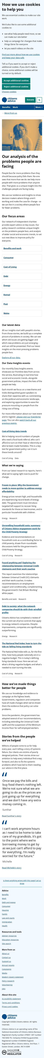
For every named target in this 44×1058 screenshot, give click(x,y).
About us (5, 953)
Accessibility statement (11, 999)
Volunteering (7, 985)
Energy (7, 285)
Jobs (3, 989)
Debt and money (9, 902)
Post (6, 304)
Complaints (6, 969)
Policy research (8, 981)
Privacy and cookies (10, 1006)
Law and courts (8, 918)
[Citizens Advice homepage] (9, 1016)
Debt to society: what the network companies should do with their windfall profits (22, 609)
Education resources (10, 940)
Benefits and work (12, 248)
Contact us (6, 957)
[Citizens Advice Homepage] (9, 100)
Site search (6, 943)
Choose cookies (9, 91)
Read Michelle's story (11, 867)
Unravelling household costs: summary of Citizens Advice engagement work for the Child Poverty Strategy (21, 528)
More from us (10, 113)
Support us (6, 961)
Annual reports (8, 965)
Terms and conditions (11, 1003)
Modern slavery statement (12, 977)
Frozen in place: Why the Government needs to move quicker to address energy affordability (22, 488)
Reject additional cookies (16, 86)
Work (15, 107)
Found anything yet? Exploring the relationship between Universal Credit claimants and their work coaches (20, 565)
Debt (6, 276)
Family (4, 914)
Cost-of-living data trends (14, 431)
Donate (30, 99)
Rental (7, 294)
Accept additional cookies (16, 80)
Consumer (9, 257)
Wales (6, 313)
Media (4, 973)
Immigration (7, 922)
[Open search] (39, 100)
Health (4, 926)
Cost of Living (10, 267)
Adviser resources (9, 936)
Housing (5, 910)
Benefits (6, 107)
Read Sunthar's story (11, 816)
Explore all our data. (11, 357)
